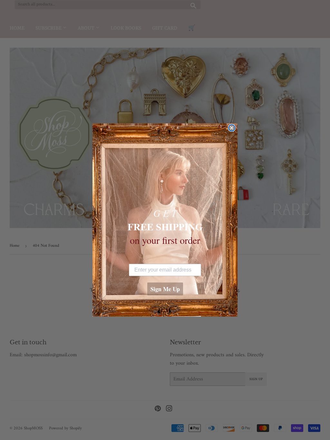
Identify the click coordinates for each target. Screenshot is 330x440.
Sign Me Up (165, 289)
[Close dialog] (231, 128)
